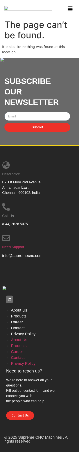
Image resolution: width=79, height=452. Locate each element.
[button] (70, 8)
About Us (19, 310)
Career (17, 322)
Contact (18, 328)
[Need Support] (6, 238)
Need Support (13, 247)
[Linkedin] (9, 299)
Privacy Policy (23, 334)
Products (19, 316)
